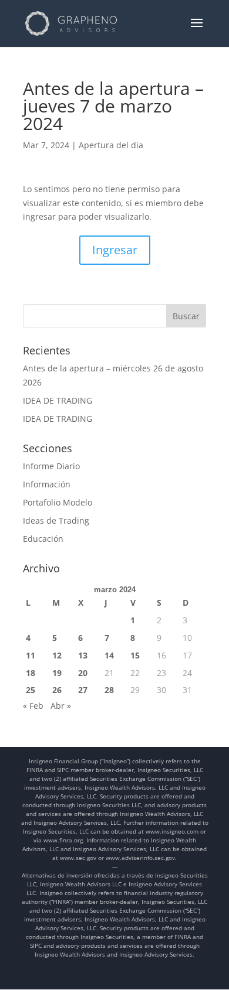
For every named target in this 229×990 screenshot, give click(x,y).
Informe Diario (51, 466)
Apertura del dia (111, 145)
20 (82, 672)
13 (82, 655)
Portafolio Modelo (57, 502)
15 (135, 655)
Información (46, 484)
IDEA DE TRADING (57, 400)
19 (57, 672)
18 (30, 672)
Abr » (60, 705)
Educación (43, 538)
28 (109, 689)
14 (109, 655)
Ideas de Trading (56, 520)
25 (30, 689)
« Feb (33, 705)
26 (57, 689)
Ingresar (114, 250)
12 (57, 655)
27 (82, 689)
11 (30, 655)
